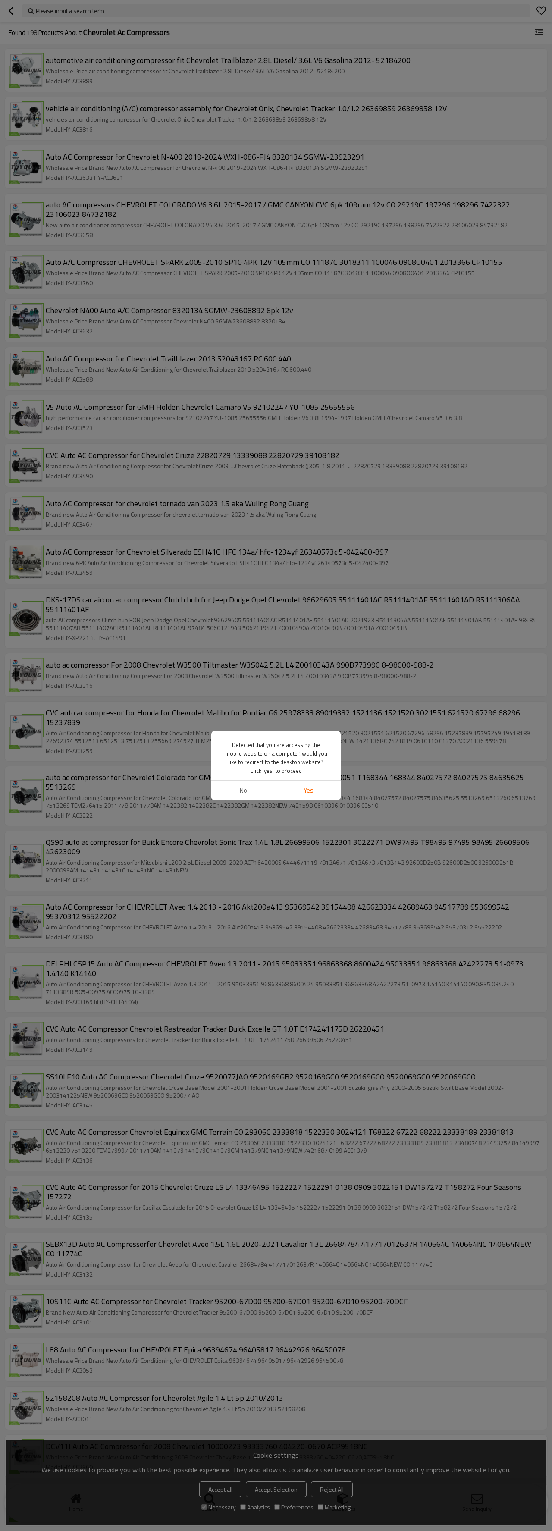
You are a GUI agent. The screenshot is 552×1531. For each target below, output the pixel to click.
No (243, 790)
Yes (309, 790)
